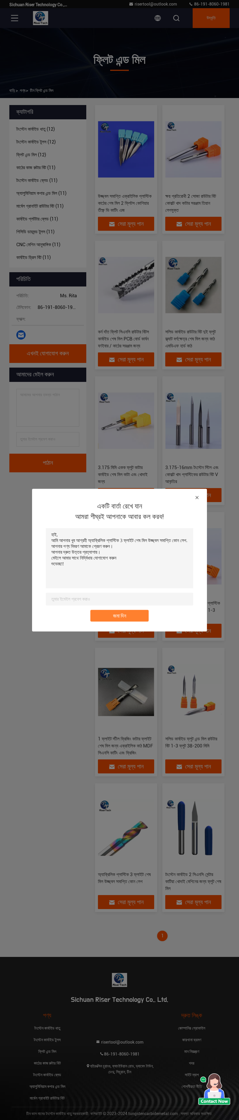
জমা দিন (119, 615)
